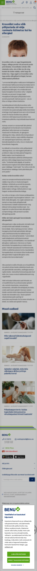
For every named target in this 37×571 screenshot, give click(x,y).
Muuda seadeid (16, 565)
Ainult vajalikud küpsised (18, 560)
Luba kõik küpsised (18, 554)
